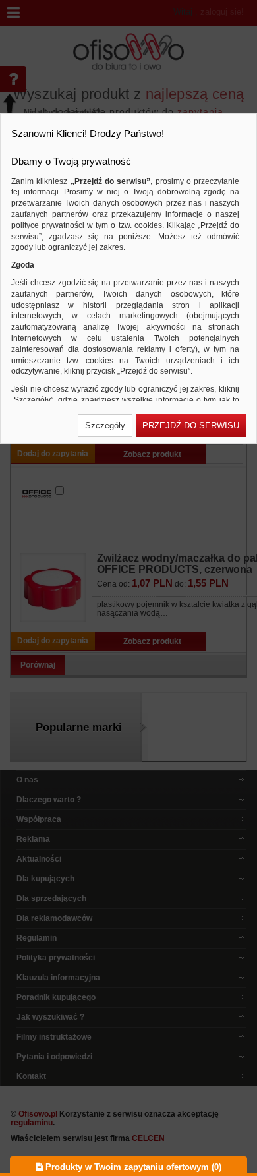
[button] (105, 425)
